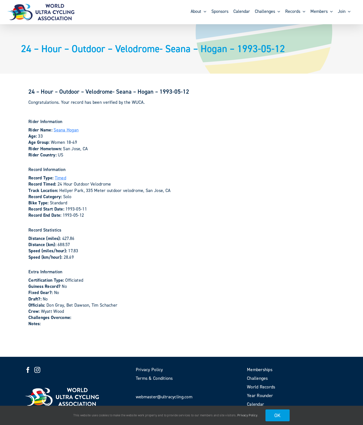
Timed (60, 178)
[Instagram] (37, 370)
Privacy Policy (247, 415)
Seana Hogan (66, 130)
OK (277, 415)
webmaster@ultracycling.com (164, 397)
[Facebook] (28, 370)
